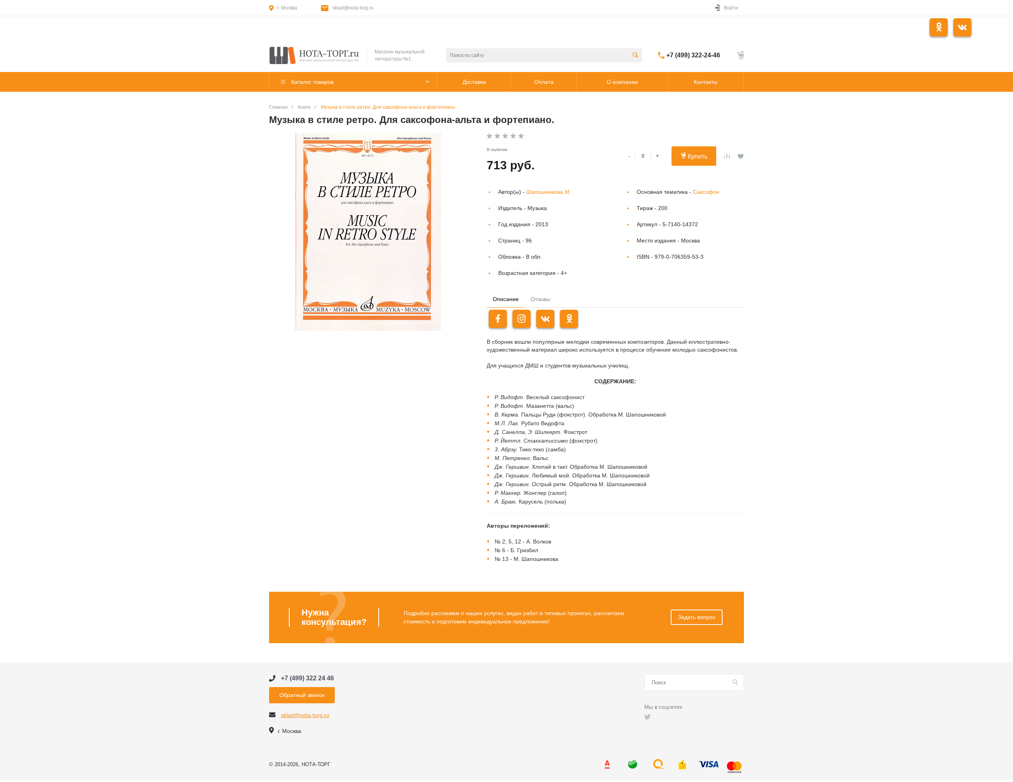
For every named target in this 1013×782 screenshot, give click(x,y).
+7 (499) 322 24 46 (307, 678)
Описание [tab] (506, 299)
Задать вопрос (696, 617)
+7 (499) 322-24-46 (693, 55)
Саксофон (706, 192)
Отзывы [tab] (540, 299)
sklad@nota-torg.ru (353, 8)
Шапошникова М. (548, 192)
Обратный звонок (301, 695)
